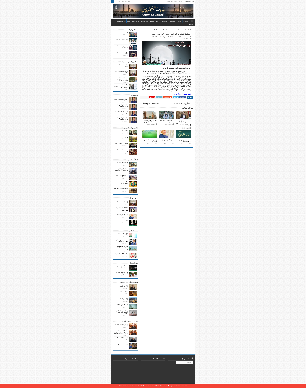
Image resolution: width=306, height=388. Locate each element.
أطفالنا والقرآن (125, 32)
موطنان (126, 137)
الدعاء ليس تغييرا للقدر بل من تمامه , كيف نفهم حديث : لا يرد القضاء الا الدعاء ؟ (122, 209)
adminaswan (186, 37)
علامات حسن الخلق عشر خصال (121, 143)
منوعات (168, 1)
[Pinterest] (125, 1)
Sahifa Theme (122, 385)
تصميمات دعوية (174, 1)
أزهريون (180, 21)
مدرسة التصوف (163, 21)
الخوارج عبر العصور (154, 21)
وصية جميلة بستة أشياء (123, 291)
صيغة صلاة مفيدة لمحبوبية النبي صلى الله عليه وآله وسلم (149, 121)
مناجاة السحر (125, 220)
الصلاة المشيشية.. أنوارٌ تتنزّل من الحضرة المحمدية (167, 121)
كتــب (128, 21)
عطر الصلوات (177, 29)
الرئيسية (180, 1)
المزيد (191, 24)
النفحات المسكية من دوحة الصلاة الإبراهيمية (184, 140)
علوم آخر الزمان (144, 21)
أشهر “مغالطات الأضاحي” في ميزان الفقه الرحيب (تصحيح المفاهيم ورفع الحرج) (122, 79)
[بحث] (112, 1)
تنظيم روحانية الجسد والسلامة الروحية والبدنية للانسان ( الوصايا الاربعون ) (121, 99)
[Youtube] (122, 1)
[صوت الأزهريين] (153, 11)
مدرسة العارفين (135, 21)
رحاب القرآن (186, 21)
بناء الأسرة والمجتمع (121, 21)
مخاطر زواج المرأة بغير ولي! (122, 39)
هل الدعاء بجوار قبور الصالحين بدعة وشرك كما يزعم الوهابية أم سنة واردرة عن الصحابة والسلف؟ (121, 332)
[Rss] (129, 1)
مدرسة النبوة (172, 21)
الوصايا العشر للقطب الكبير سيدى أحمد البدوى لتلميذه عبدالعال (122, 312)
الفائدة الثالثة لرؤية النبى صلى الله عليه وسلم (151, 103)
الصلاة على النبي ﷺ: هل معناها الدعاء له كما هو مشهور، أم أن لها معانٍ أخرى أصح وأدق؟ (183, 123)
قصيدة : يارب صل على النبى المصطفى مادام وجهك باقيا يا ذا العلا (121, 248)
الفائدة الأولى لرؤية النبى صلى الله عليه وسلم (182, 103)
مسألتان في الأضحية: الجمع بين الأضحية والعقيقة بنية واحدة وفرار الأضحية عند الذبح (121, 86)
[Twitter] (127, 1)
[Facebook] (128, 1)
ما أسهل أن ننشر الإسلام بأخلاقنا (121, 266)
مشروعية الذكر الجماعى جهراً (122, 344)
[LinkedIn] (123, 1)
